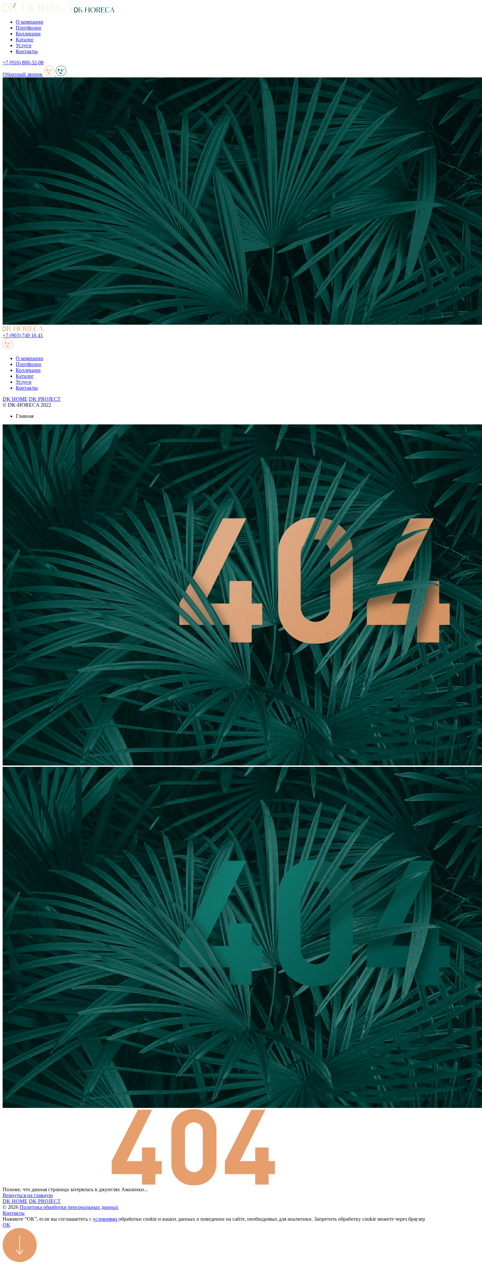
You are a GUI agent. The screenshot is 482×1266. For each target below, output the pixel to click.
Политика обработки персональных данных (69, 1207)
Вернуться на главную (28, 1195)
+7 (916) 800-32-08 (23, 62)
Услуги (23, 45)
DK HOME (15, 399)
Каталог (25, 39)
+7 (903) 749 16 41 (23, 335)
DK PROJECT (45, 399)
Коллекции (28, 33)
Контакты (27, 51)
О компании (29, 22)
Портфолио (28, 28)
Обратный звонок (23, 74)
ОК (6, 1225)
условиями (105, 1219)
